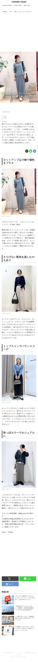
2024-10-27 (6, 112)
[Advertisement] (19, 32)
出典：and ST (33, 101)
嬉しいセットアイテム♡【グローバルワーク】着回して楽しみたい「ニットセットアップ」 (18, 96)
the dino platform (21, 657)
